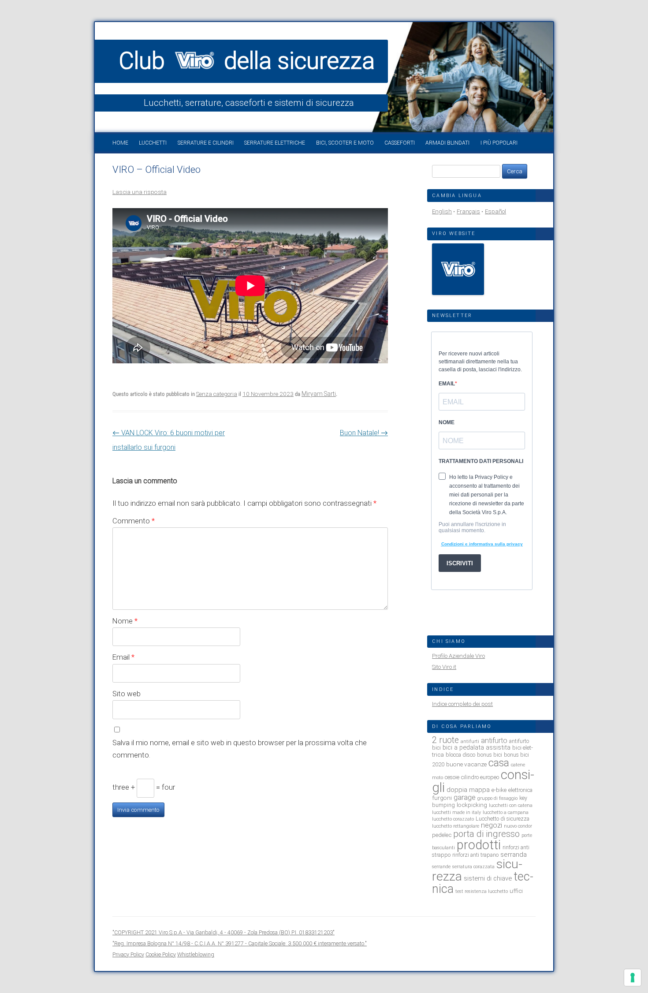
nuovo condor (518, 826)
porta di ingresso (486, 834)
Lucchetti (153, 143)
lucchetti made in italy (456, 812)
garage (465, 797)
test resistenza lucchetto (481, 891)
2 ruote (445, 740)
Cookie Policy (160, 954)
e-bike (499, 789)
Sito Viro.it (444, 667)
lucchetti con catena (511, 805)
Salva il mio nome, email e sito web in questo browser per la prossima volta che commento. (239, 749)
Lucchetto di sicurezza (502, 818)
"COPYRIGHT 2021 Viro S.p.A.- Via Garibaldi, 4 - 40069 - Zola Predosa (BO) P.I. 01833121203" (223, 932)
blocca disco (460, 754)
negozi (491, 825)
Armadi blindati (447, 143)
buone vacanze (466, 764)
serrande (441, 867)
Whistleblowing (195, 954)
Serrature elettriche (274, 143)
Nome (125, 620)
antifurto (494, 740)
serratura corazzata (473, 867)
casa (498, 763)
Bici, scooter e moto (345, 143)
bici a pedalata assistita (476, 747)
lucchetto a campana (506, 812)
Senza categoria (216, 394)
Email (123, 657)
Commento (133, 520)
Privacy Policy (128, 954)
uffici (516, 890)
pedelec (441, 834)
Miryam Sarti (319, 393)
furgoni (442, 797)
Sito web (126, 693)
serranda (513, 855)
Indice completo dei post (462, 704)
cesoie (452, 777)
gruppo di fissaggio (497, 798)
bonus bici (489, 754)
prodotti (479, 844)
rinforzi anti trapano (475, 854)
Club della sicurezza (247, 61)
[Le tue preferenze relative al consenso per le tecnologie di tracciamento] (632, 977)
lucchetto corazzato (453, 819)
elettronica (520, 790)
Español (495, 211)
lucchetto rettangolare (455, 826)
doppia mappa (468, 790)
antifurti (470, 741)
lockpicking (472, 804)
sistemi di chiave (488, 878)
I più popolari (499, 143)
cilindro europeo (480, 777)
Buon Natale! (364, 433)
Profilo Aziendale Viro (458, 656)
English (442, 211)
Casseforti (399, 143)
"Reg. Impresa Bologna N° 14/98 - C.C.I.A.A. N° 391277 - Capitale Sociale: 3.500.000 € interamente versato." (239, 943)
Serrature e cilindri (206, 143)
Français (468, 211)
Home (120, 143)
